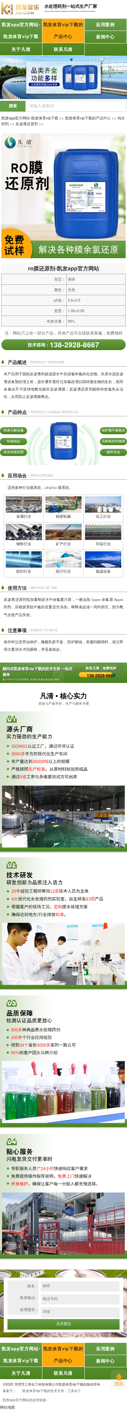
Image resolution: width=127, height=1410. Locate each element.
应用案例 (105, 24)
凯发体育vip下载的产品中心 (63, 30)
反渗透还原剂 (27, 123)
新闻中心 (105, 37)
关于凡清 (21, 49)
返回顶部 (119, 1379)
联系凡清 (63, 49)
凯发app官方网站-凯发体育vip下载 (21, 30)
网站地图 (7, 1407)
